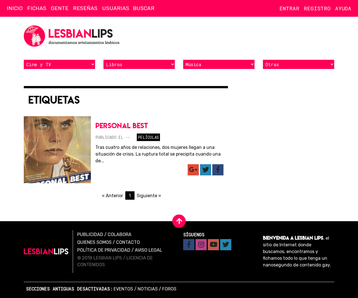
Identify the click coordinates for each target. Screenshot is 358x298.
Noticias (148, 289)
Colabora (119, 234)
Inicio (15, 8)
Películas (148, 137)
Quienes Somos (94, 242)
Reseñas (85, 8)
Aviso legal (148, 250)
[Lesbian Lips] (46, 251)
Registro (317, 8)
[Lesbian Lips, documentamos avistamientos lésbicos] (73, 36)
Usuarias (115, 8)
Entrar (289, 8)
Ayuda (343, 8)
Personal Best (121, 125)
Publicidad (90, 234)
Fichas (36, 8)
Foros (169, 289)
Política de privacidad (103, 250)
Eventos (123, 289)
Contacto (128, 242)
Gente (60, 8)
